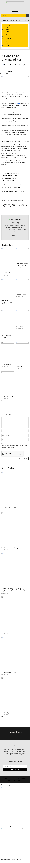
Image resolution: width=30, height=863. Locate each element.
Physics (11, 206)
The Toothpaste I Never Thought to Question (22, 264)
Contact (8, 45)
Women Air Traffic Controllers (21, 206)
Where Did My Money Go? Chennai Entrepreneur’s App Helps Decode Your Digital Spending (7, 302)
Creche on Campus (21, 294)
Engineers (5, 206)
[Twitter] (16, 11)
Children (8, 36)
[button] (3, 199)
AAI (8, 204)
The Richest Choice (6, 364)
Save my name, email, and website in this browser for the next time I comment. (14, 446)
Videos (7, 43)
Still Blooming (19, 326)
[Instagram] (14, 11)
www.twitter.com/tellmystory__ (13, 187)
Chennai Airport (19, 204)
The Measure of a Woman (8, 672)
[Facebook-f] (11, 736)
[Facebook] (12, 11)
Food (10, 20)
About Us (5, 20)
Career (7, 34)
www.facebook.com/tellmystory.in (16, 191)
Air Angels (12, 204)
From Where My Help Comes (9, 507)
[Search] (27, 15)
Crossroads (19, 366)
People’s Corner (9, 33)
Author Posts (15, 235)
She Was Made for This (7, 397)
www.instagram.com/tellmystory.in (16, 184)
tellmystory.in (17, 103)
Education (8, 41)
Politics (20, 20)
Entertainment (9, 38)
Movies (7, 40)
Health (15, 20)
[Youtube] (17, 11)
